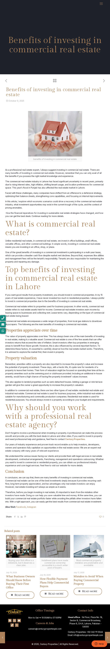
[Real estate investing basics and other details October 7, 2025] (2, 637)
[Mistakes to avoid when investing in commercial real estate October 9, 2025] (107, 637)
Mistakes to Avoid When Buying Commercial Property (88, 580)
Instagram (31, 507)
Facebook (21, 507)
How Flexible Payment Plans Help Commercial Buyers (54, 582)
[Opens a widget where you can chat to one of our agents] (99, 644)
